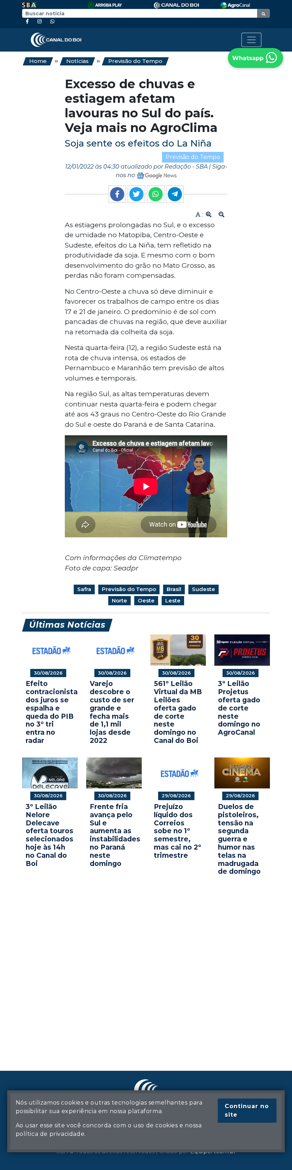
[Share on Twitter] (136, 194)
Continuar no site (247, 1110)
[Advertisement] (146, 962)
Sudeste (203, 589)
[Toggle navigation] (251, 40)
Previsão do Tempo (135, 61)
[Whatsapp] (52, 21)
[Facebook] (27, 21)
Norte (119, 600)
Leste (173, 600)
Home (38, 61)
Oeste (146, 600)
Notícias (77, 61)
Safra (84, 589)
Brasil (174, 589)
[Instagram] (39, 21)
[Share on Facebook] (117, 194)
